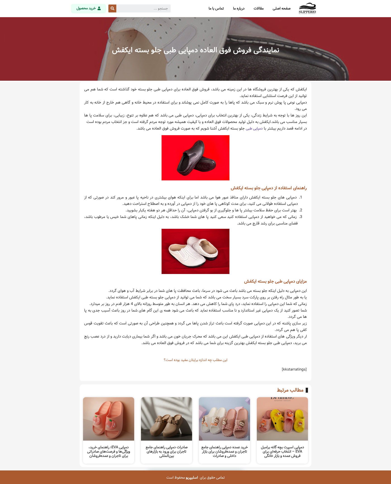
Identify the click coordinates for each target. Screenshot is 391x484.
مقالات (259, 8)
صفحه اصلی (282, 8)
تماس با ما (216, 8)
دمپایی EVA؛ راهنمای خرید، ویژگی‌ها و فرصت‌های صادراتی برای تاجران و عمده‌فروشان (108, 451)
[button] (88, 8)
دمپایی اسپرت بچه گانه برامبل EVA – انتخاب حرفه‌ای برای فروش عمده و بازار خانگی (282, 451)
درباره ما (239, 8)
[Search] (112, 8)
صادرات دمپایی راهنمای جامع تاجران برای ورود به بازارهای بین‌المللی (167, 451)
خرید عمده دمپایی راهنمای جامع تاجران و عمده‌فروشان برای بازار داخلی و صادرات (224, 451)
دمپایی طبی (254, 128)
